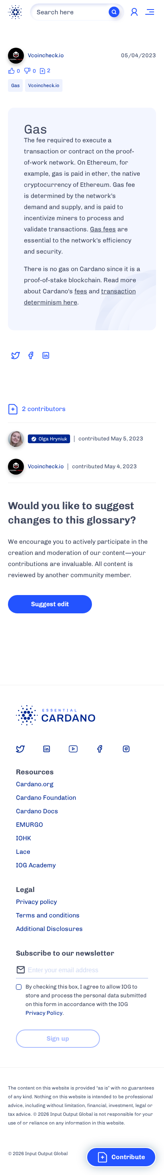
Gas (15, 85)
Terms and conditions (48, 915)
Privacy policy (36, 901)
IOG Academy (36, 865)
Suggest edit (50, 604)
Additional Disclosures (49, 929)
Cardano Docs (37, 811)
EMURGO (29, 824)
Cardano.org (34, 784)
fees (80, 291)
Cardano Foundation (46, 797)
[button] (121, 1157)
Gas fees (103, 229)
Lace (23, 851)
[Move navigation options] (150, 12)
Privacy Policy (43, 1013)
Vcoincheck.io (43, 85)
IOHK (23, 838)
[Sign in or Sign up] (134, 12)
